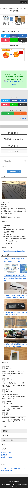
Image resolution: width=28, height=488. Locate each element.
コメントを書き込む (14, 151)
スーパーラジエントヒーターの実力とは (15, 329)
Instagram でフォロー (15, 171)
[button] (25, 161)
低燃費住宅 (4, 455)
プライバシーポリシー (14, 481)
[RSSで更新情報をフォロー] (20, 113)
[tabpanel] (8, 21)
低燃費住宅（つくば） (7, 457)
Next (27, 21)
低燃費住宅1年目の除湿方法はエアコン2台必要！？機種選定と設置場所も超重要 (15, 278)
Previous (1, 21)
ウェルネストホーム (6, 452)
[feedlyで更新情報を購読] (7, 113)
